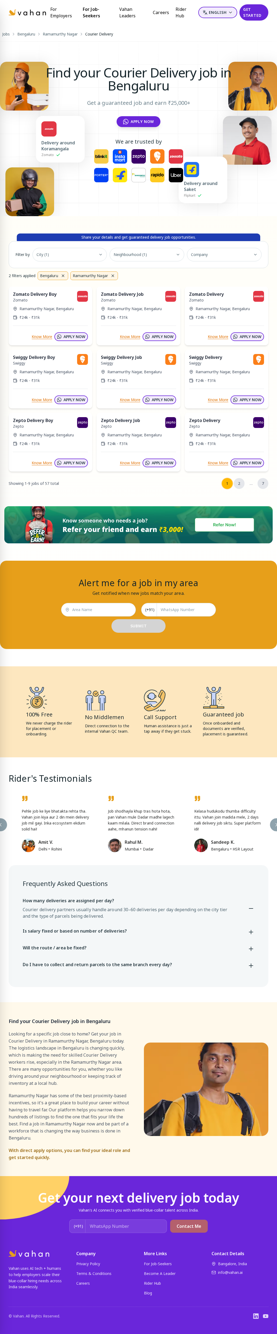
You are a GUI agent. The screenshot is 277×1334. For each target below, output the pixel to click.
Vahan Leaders (127, 12)
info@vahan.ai (230, 1272)
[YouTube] (265, 1316)
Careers (161, 12)
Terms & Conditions (93, 1273)
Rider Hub (181, 12)
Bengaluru (26, 34)
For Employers (61, 12)
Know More (42, 336)
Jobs (6, 34)
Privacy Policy (88, 1263)
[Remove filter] (63, 275)
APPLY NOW (74, 336)
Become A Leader (160, 1273)
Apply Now (142, 121)
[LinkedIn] (256, 1316)
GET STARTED (252, 12)
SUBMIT (138, 625)
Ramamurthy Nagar (60, 34)
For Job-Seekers (91, 12)
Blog (148, 1293)
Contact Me (189, 1226)
